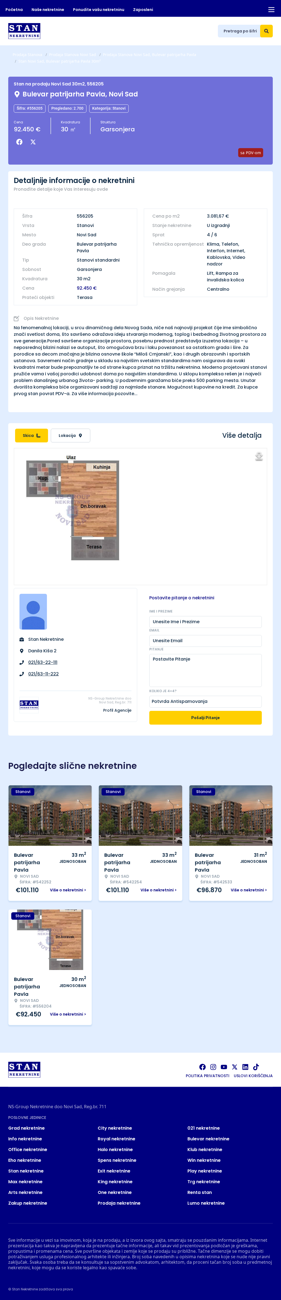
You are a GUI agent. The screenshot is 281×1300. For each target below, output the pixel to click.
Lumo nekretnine (206, 1203)
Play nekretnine (204, 1171)
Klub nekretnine (204, 1149)
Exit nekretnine (114, 1171)
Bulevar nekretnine (208, 1139)
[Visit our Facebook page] (202, 1067)
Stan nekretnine (26, 1171)
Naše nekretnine (48, 9)
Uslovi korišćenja (253, 1076)
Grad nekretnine (26, 1128)
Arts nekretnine (25, 1192)
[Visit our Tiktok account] (256, 1067)
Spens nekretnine (117, 1160)
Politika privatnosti (207, 1076)
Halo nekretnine (115, 1149)
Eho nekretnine (24, 1160)
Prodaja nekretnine (119, 1203)
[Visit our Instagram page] (213, 1067)
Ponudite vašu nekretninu (98, 9)
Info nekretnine (25, 1139)
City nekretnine (115, 1128)
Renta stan (199, 1192)
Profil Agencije (117, 710)
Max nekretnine (25, 1182)
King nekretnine (115, 1182)
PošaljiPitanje (205, 717)
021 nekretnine (203, 1128)
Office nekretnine (27, 1149)
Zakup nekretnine (27, 1203)
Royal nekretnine (116, 1139)
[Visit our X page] (234, 1067)
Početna (14, 9)
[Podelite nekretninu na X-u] (34, 142)
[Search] (266, 31)
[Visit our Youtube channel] (224, 1067)
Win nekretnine (204, 1160)
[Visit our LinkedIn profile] (245, 1067)
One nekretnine (115, 1192)
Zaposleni (143, 9)
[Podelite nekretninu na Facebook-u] (20, 142)
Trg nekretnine (203, 1182)
